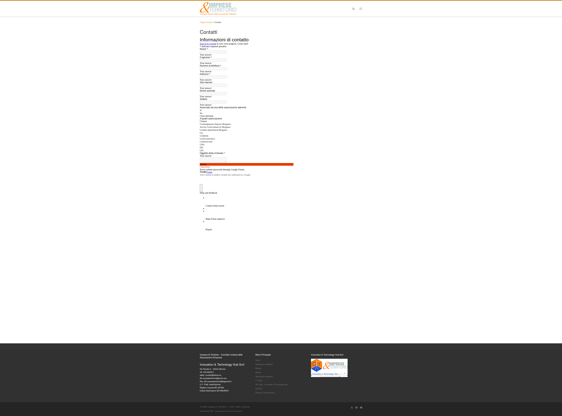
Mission (258, 368)
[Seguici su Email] (361, 407)
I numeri (258, 380)
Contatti (258, 388)
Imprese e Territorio (217, 406)
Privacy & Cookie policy (265, 392)
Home (257, 360)
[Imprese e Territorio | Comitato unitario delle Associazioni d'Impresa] (218, 7)
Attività (258, 372)
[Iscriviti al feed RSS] (352, 407)
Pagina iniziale (206, 22)
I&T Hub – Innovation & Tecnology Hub (271, 384)
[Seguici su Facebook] (356, 407)
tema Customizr (235, 411)
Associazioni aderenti (264, 364)
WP (211, 411)
